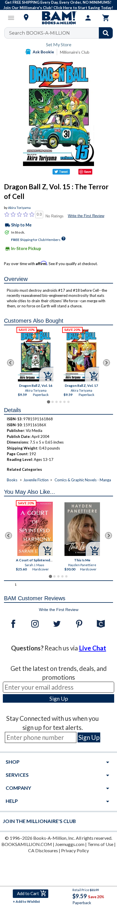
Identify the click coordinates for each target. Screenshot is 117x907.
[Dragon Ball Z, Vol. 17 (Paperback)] (81, 354)
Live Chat (92, 648)
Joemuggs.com (69, 844)
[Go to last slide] (10, 362)
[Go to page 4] (60, 402)
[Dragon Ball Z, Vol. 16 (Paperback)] (35, 354)
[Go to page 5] (64, 402)
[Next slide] (106, 362)
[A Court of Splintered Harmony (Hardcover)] (35, 529)
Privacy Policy (75, 850)
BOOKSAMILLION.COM (26, 844)
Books (12, 480)
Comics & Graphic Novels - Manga (83, 480)
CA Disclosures (43, 850)
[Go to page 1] (48, 401)
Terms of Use (100, 844)
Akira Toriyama (19, 207)
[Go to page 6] (68, 402)
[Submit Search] (106, 33)
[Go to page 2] (52, 402)
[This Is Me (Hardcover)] (82, 529)
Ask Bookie (43, 51)
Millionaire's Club (74, 52)
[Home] (58, 17)
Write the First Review (86, 216)
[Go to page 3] (56, 402)
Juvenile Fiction (36, 480)
